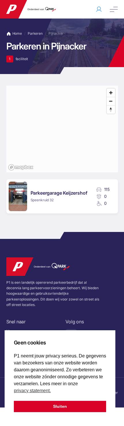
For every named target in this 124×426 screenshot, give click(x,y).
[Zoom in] (111, 92)
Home (17, 33)
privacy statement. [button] (32, 390)
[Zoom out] (111, 101)
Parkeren (35, 34)
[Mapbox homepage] (20, 167)
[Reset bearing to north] (111, 109)
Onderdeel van (35, 9)
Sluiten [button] (60, 406)
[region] (62, 129)
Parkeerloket (99, 9)
